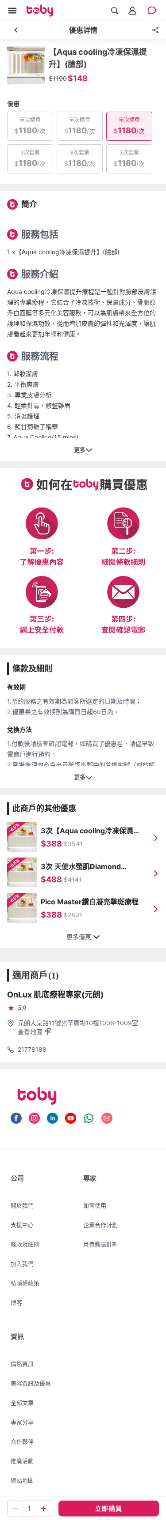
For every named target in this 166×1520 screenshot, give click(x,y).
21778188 (32, 1049)
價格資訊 (22, 1363)
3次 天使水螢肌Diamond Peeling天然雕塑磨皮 (81, 867)
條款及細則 (25, 1244)
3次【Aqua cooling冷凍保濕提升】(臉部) (90, 831)
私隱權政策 (25, 1283)
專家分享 (22, 1422)
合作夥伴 (22, 1441)
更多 (79, 450)
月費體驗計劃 (100, 1244)
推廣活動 (22, 1460)
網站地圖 (22, 1480)
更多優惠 (78, 937)
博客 (16, 1302)
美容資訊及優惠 (31, 1383)
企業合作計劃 (100, 1224)
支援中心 (22, 1224)
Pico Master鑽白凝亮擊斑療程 (90, 901)
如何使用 (94, 1205)
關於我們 (22, 1205)
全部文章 (22, 1402)
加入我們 (22, 1263)
